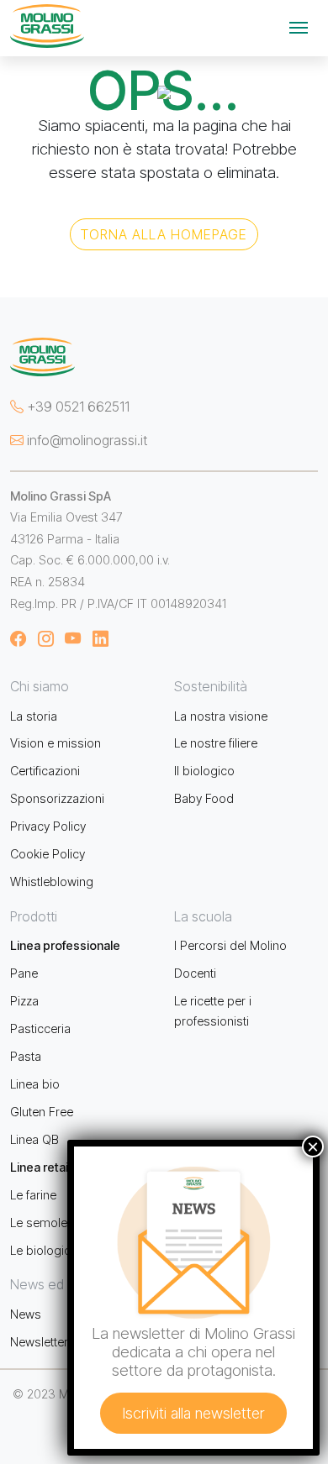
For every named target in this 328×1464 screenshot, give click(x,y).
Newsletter (39, 1342)
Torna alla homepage (164, 234)
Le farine (33, 1195)
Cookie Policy (47, 854)
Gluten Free (41, 1112)
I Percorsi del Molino (230, 945)
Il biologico (204, 770)
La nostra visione (220, 716)
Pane (24, 973)
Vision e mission (55, 743)
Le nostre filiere (215, 743)
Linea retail (40, 1167)
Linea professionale (65, 945)
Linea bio (35, 1084)
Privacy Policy (48, 826)
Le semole (38, 1222)
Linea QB (34, 1139)
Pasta (25, 1056)
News (25, 1314)
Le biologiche (47, 1250)
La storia (33, 716)
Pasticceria (40, 1028)
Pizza (24, 1001)
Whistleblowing (51, 881)
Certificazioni (45, 770)
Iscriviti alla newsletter (193, 1413)
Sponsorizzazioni (57, 798)
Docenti (195, 973)
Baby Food (204, 798)
